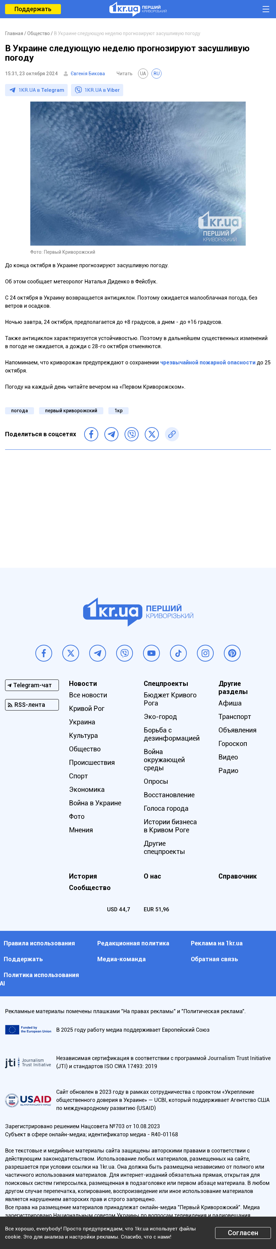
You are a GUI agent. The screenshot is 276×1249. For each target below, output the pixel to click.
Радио (228, 771)
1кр (118, 410)
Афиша (230, 703)
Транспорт (234, 717)
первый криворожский (71, 410)
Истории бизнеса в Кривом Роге (170, 826)
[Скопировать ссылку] (172, 434)
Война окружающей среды (164, 760)
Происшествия (92, 762)
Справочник (237, 876)
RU (156, 73)
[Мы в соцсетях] (43, 653)
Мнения (81, 830)
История (83, 876)
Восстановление (169, 795)
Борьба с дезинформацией (172, 734)
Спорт (78, 776)
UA (143, 73)
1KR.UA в (41, 90)
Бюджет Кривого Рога (170, 699)
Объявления (237, 730)
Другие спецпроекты (164, 847)
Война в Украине (95, 803)
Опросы (156, 781)
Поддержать (32, 8)
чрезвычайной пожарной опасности (207, 362)
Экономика (87, 789)
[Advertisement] (138, 503)
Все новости (88, 695)
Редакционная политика (133, 943)
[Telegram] (111, 434)
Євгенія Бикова (88, 73)
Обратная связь (214, 959)
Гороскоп (232, 744)
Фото (76, 816)
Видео (228, 757)
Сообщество (90, 888)
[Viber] (132, 434)
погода (19, 410)
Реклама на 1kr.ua (217, 943)
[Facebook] (91, 434)
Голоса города (166, 808)
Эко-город (160, 717)
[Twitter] (152, 434)
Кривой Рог (86, 708)
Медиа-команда (121, 959)
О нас (152, 876)
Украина (82, 722)
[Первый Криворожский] (138, 9)
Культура (83, 735)
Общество (85, 749)
